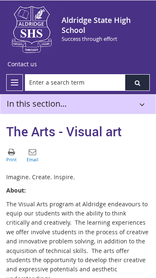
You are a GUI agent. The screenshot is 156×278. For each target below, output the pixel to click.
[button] (137, 82)
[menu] (14, 82)
